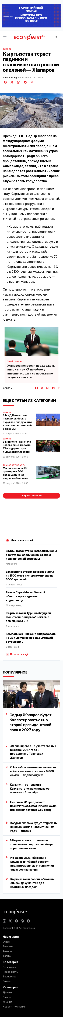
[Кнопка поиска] (56, 37)
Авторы (7, 951)
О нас (6, 941)
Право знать (10, 971)
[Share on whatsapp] (18, 82)
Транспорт (9, 465)
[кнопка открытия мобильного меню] (5, 37)
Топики (7, 955)
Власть (7, 49)
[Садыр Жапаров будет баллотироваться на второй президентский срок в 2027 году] (31, 694)
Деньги (7, 992)
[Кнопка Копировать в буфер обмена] (30, 82)
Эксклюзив (9, 967)
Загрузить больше (32, 495)
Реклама (8, 946)
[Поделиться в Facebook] (5, 82)
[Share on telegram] (24, 82)
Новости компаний (14, 1006)
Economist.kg (10, 77)
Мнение (7, 1002)
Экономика (9, 976)
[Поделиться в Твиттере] (11, 82)
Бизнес (7, 981)
